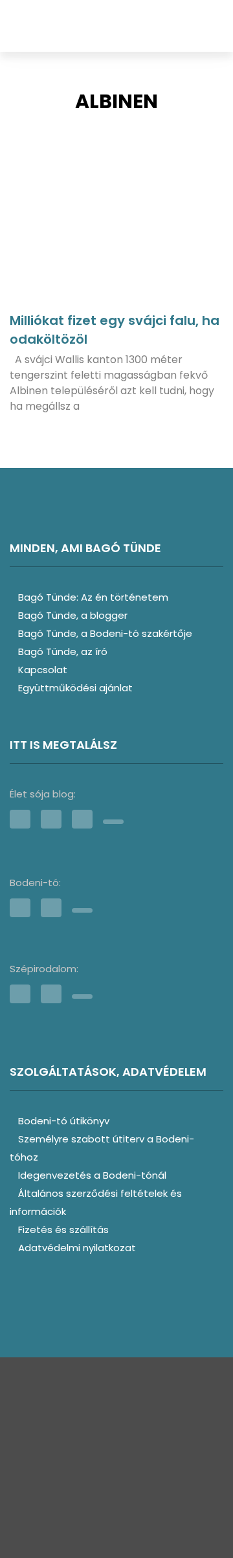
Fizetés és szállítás (63, 1229)
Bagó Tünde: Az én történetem (93, 597)
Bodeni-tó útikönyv (63, 1121)
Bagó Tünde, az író (62, 651)
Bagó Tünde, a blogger (73, 615)
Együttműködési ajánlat (75, 688)
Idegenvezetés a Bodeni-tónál (92, 1175)
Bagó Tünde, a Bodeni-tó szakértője (105, 633)
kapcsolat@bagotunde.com (116, 1484)
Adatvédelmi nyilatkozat (77, 1247)
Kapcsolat (42, 669)
